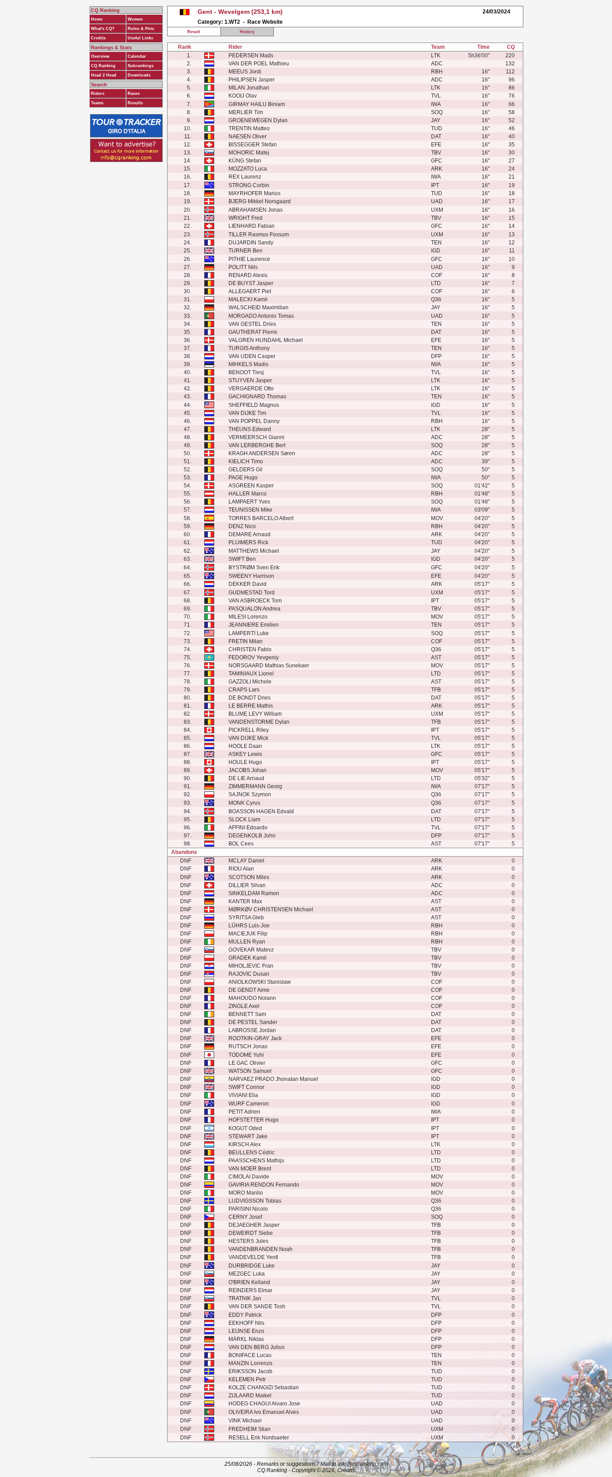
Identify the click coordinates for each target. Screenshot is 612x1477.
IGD (435, 251)
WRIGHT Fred (245, 218)
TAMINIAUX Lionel (251, 673)
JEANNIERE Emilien (253, 625)
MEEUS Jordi (244, 71)
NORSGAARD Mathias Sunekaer (268, 665)
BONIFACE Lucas (250, 1355)
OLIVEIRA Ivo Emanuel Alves (263, 1412)
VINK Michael (245, 1420)
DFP (436, 356)
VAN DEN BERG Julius (256, 1347)
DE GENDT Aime (249, 990)
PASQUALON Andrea (254, 609)
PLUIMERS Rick (248, 542)
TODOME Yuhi (246, 1055)
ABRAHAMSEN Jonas (255, 210)
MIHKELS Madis (248, 364)
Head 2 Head (103, 75)
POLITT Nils (243, 267)
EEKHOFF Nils (246, 1323)
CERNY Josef (245, 1217)
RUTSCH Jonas (247, 1046)
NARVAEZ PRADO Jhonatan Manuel (273, 1079)
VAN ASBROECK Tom (255, 601)
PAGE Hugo (243, 477)
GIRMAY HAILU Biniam (256, 104)
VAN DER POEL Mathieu (258, 63)
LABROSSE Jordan (252, 1030)
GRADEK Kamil (247, 958)
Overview (100, 56)
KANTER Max (245, 901)
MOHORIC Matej (248, 152)
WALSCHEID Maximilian (258, 307)
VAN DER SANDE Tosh (256, 1306)
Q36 (436, 299)
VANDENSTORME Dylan (258, 722)
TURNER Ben (245, 251)
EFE (436, 144)
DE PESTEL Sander (252, 1022)
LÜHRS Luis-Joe (249, 925)
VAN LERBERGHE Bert (256, 445)
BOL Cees (241, 844)
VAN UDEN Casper (252, 356)
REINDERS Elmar (250, 1290)
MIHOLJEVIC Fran (250, 966)
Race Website (265, 22)
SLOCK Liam (244, 819)
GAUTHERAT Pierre (252, 332)
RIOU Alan (241, 869)
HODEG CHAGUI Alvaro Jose (264, 1403)
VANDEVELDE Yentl (253, 1257)
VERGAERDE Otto (251, 388)
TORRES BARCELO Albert (260, 518)
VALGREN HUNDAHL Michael (265, 340)
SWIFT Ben (242, 559)
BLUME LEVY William (255, 714)
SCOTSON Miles (248, 877)
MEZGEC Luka (246, 1274)
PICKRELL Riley (248, 730)
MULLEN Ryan (246, 942)
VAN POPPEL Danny (254, 421)
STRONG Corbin (248, 185)
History (247, 32)
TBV (436, 152)
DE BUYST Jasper (250, 283)
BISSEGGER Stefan (252, 144)
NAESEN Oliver (247, 136)
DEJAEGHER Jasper (254, 1225)
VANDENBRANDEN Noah (260, 1249)
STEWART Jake (247, 1136)
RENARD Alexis (247, 275)
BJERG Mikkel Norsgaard (259, 201)
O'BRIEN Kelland (249, 1282)
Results (135, 103)
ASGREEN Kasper (251, 485)
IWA (436, 104)
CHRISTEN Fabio (250, 649)
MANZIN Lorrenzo (250, 1363)
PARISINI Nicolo (248, 1209)
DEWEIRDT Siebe (250, 1233)
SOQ (437, 112)
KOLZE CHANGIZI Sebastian (263, 1387)
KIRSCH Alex (244, 1144)
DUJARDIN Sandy (250, 242)
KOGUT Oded (245, 1128)
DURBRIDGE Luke (251, 1266)
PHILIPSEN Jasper (251, 80)
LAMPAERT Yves (249, 502)
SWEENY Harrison (251, 576)
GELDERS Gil (245, 469)
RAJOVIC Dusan (248, 974)
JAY (435, 120)
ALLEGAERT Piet (249, 291)
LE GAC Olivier (246, 1063)
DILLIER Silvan (247, 885)
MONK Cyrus (244, 803)
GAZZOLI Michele (250, 682)
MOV (437, 518)
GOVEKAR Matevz (251, 950)
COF (436, 275)
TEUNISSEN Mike (250, 510)
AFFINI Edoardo (247, 827)
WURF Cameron (248, 1104)
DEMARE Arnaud (249, 534)
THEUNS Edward (249, 429)
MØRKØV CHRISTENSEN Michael (270, 909)
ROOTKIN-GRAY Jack (255, 1038)
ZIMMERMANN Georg (255, 786)
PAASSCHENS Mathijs (256, 1160)
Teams (97, 103)
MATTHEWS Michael (253, 551)
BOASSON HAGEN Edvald (261, 811)
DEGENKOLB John (252, 835)
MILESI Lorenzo (247, 617)
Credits (98, 38)
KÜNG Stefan (244, 161)
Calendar (137, 56)
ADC (437, 63)
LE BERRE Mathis (250, 706)
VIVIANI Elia (243, 1095)
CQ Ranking (103, 66)
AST (436, 657)
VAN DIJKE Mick (248, 738)
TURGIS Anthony (249, 348)
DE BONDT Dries (249, 698)
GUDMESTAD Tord (251, 592)
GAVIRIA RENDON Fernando (263, 1185)
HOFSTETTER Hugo (253, 1120)
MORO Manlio (245, 1193)
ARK (436, 169)
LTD (436, 283)
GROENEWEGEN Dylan (258, 120)
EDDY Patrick (245, 1315)
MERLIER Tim (245, 112)
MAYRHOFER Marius (254, 193)
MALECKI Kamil (247, 299)
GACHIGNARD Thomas (257, 396)
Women (135, 19)
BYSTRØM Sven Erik (254, 567)
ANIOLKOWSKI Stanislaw (259, 982)
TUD (436, 128)
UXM (437, 210)
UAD (437, 201)
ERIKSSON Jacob (250, 1371)
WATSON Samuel (250, 1071)
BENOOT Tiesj (246, 372)
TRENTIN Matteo (249, 128)
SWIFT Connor (246, 1087)
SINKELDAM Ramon (253, 893)
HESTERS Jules (248, 1241)
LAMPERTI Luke (248, 633)
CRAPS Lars (243, 690)
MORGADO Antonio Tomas (261, 316)
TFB (436, 690)
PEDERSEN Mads (250, 55)
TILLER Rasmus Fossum (258, 234)
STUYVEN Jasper (250, 380)
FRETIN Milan (245, 641)
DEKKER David (247, 584)
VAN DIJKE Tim (247, 413)
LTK (435, 55)
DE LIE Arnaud (246, 778)
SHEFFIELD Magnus (253, 405)
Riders (97, 93)
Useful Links (140, 38)
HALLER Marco (247, 494)
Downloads (139, 75)
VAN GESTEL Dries (252, 324)
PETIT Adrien (244, 1112)
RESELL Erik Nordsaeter (258, 1437)
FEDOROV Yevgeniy (253, 657)
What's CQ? (103, 28)
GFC (436, 161)
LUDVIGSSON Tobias (254, 1201)
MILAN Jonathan (248, 88)
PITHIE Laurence (249, 259)
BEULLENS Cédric (251, 1152)
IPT (435, 185)
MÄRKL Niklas (246, 1339)
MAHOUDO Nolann (252, 998)
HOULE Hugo (245, 762)
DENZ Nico (242, 526)
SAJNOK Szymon (249, 794)
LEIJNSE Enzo (246, 1331)
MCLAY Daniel (246, 861)
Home (97, 19)
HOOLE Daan (245, 746)
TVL (436, 96)
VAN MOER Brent (249, 1168)
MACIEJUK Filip (247, 934)
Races (134, 93)
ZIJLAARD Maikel (250, 1395)
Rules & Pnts (141, 28)
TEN (436, 242)
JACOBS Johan (247, 770)
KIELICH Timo (245, 461)
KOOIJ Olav (242, 96)
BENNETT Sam (247, 1014)
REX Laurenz (244, 177)
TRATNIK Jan (244, 1298)
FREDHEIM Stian (249, 1429)
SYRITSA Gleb (246, 917)
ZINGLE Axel (243, 1006)
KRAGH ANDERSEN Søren (261, 453)
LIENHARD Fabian (251, 226)
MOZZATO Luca (247, 169)
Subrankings (141, 66)
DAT (436, 136)
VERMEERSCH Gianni (256, 437)
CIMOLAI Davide (248, 1177)
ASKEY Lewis (245, 754)
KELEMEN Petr (247, 1379)
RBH (437, 71)
